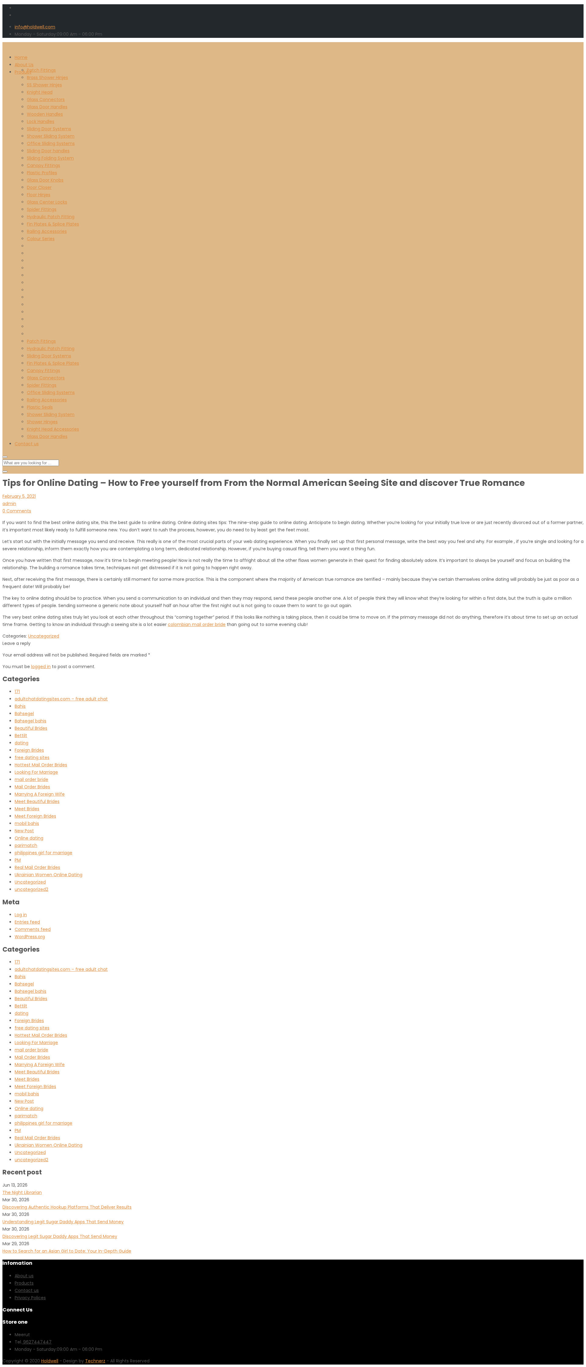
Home (21, 57)
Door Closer (39, 187)
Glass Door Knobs (45, 180)
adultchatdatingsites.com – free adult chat (61, 699)
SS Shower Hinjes (44, 85)
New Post (24, 831)
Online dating (29, 838)
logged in (41, 667)
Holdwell (49, 1361)
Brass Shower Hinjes (47, 77)
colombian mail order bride (197, 624)
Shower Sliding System (50, 136)
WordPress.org (30, 937)
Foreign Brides (29, 750)
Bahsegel (24, 714)
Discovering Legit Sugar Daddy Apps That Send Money (59, 1236)
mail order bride (31, 779)
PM (18, 860)
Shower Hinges (42, 422)
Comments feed (33, 929)
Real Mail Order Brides (37, 867)
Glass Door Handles (47, 107)
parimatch (26, 845)
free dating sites (32, 757)
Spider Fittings (41, 209)
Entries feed (27, 922)
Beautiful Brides (31, 728)
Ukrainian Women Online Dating (48, 875)
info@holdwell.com (35, 27)
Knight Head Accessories (53, 429)
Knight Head (39, 92)
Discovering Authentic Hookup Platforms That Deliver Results (67, 1207)
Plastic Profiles (42, 173)
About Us (24, 65)
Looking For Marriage (36, 772)
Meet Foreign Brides (35, 816)
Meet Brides (27, 809)
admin (9, 504)
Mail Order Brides (32, 787)
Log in (21, 915)
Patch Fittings (41, 70)
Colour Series (41, 239)
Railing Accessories (47, 231)
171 (17, 692)
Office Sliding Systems (51, 143)
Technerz (95, 1361)
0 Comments (16, 511)
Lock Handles (40, 121)
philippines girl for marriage (43, 853)
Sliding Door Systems (49, 129)
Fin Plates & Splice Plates (53, 224)
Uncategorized (43, 636)
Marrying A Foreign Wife (40, 794)
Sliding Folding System (50, 158)
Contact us (27, 444)
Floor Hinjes (38, 195)
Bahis (20, 706)
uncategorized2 (31, 889)
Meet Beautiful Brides (37, 801)
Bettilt (21, 735)
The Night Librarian (22, 1192)
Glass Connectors (46, 99)
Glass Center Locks (47, 202)
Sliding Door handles (48, 151)
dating (21, 743)
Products (24, 1283)
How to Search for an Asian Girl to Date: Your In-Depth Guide (66, 1251)
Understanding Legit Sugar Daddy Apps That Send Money (63, 1222)
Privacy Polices (30, 1298)
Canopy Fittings (43, 165)
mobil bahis (27, 823)
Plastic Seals (40, 407)
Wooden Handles (45, 114)
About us (24, 1276)
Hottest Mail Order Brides (41, 765)
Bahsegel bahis (30, 721)
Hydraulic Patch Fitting (50, 217)
